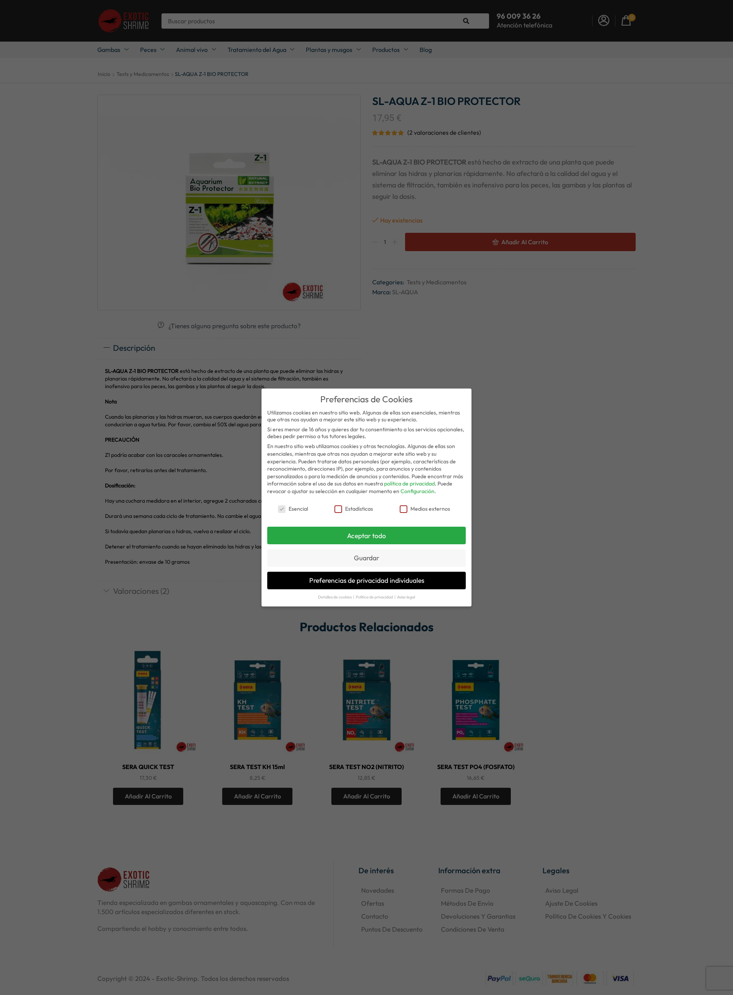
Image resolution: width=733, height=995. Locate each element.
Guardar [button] (366, 557)
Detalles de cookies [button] (335, 597)
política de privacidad (409, 483)
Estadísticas (359, 508)
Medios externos (430, 508)
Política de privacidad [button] (375, 597)
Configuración (417, 491)
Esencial (298, 508)
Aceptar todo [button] (366, 535)
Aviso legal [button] (406, 597)
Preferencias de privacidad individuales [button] (366, 580)
